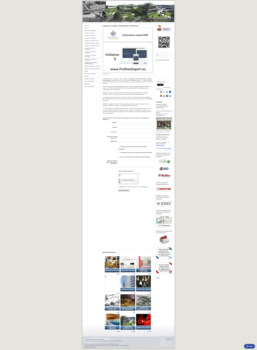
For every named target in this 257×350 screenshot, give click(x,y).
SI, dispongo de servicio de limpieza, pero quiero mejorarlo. (136, 152)
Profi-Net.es (93, 347)
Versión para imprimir (91, 339)
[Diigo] (170, 96)
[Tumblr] (167, 96)
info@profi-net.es (160, 115)
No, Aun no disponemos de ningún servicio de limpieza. (135, 157)
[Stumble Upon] (164, 96)
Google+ (158, 277)
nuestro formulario (167, 148)
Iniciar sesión (169, 339)
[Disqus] (128, 223)
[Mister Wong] (161, 96)
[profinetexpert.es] (128, 50)
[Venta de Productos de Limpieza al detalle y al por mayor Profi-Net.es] (164, 123)
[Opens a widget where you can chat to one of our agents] (249, 346)
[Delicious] (161, 92)
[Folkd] (170, 92)
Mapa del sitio (100, 339)
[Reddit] (167, 92)
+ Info (118, 273)
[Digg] (164, 92)
